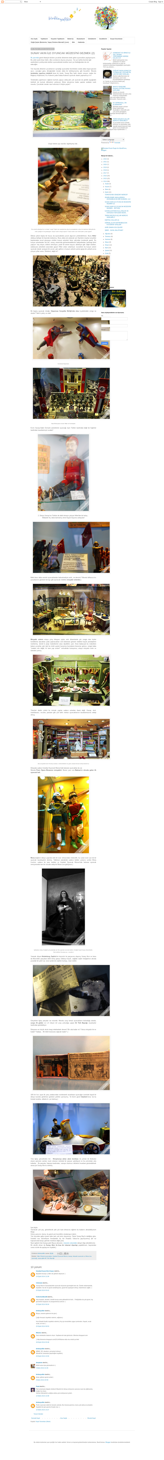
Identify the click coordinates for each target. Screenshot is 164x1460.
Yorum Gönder (38, 1414)
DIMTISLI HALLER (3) (112, 220)
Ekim (107, 189)
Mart (106, 248)
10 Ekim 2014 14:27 (42, 1410)
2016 (105, 176)
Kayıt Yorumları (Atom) (43, 1421)
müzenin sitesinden (70, 1243)
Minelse (38, 1333)
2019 (105, 167)
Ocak (107, 253)
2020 (105, 164)
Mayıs (107, 242)
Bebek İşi (70, 39)
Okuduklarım (81, 39)
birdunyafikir (40, 1311)
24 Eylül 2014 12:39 (42, 1276)
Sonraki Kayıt (35, 1418)
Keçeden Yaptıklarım (57, 39)
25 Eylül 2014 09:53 (42, 1326)
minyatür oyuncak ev (79, 1256)
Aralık (107, 184)
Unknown (39, 1283)
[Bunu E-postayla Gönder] (58, 1253)
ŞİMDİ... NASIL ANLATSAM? (114, 230)
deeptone (39, 1362)
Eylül (107, 192)
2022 (105, 159)
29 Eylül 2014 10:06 (42, 1356)
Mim (73, 42)
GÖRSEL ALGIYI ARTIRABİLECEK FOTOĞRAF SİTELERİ (116, 223)
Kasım (107, 186)
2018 (105, 170)
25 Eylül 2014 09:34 (42, 1304)
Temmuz (108, 236)
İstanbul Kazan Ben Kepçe (45, 1271)
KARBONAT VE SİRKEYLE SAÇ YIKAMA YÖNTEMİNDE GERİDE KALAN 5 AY (121, 55)
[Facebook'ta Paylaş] (65, 1253)
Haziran (108, 239)
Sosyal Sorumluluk (116, 39)
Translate (117, 143)
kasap (70, 1256)
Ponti (37, 1386)
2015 (105, 178)
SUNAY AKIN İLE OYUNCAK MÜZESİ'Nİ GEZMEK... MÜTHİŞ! (118, 207)
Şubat (107, 250)
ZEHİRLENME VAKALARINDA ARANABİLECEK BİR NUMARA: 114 (117, 198)
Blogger (108, 1442)
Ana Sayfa (34, 39)
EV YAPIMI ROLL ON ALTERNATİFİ (120, 103)
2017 (105, 173)
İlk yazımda (35, 58)
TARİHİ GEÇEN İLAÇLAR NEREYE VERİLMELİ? (121, 119)
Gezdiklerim (103, 39)
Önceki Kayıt (91, 1418)
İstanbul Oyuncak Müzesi (60, 1256)
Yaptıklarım (44, 39)
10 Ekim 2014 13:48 (42, 1396)
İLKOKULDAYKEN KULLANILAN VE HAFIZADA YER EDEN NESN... (116, 211)
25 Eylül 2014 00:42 (42, 1290)
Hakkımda (81, 42)
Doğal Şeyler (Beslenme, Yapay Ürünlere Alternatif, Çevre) (50, 42)
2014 (105, 181)
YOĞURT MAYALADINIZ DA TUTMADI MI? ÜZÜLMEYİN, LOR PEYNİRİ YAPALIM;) (122, 72)
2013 (105, 257)
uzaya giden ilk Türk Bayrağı (46, 1258)
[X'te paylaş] (63, 1253)
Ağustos (108, 234)
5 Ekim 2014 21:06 (42, 1368)
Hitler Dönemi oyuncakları (44, 1256)
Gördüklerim (92, 39)
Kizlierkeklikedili (41, 1297)
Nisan (107, 245)
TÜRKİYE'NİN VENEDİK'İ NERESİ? (116, 195)
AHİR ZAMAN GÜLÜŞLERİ (113, 227)
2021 (105, 162)
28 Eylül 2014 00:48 (42, 1342)
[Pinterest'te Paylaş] (67, 1253)
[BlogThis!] (61, 1253)
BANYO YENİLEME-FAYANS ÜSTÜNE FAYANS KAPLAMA (121, 88)
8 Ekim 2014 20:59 (42, 1380)
